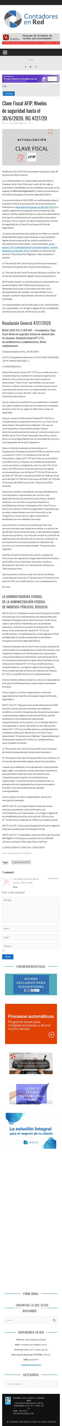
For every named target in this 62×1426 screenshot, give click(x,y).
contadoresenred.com (31, 1364)
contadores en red (28, 1422)
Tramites (8, 93)
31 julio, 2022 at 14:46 (22, 882)
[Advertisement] (31, 1187)
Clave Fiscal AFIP (21, 862)
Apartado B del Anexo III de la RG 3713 (35, 207)
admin (25, 123)
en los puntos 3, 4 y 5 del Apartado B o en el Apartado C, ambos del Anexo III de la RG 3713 (30, 247)
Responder (53, 878)
